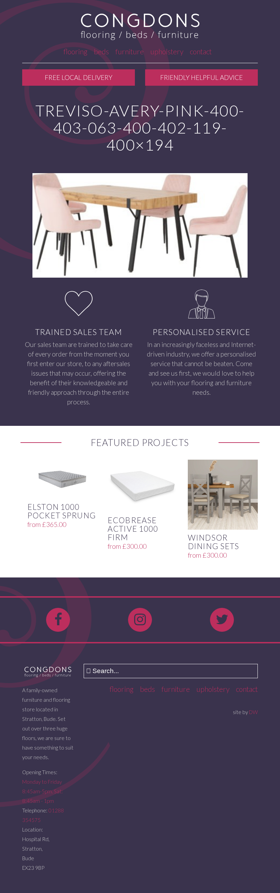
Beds (101, 51)
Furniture (129, 51)
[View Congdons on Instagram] (140, 620)
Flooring (75, 51)
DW (253, 712)
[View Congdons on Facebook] (58, 620)
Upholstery (166, 51)
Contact (201, 51)
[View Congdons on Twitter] (222, 620)
